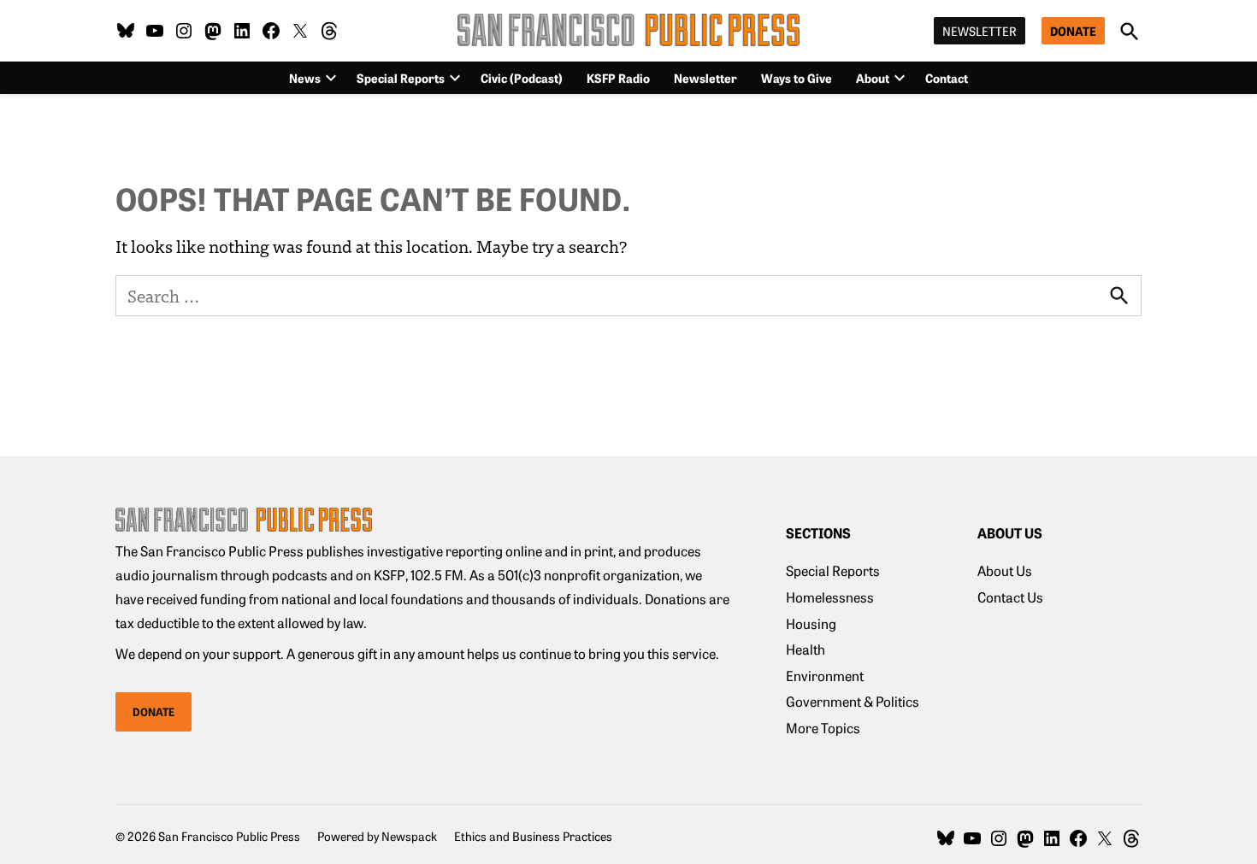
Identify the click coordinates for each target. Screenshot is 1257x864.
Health (805, 648)
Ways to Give (796, 77)
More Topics (823, 727)
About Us (1004, 570)
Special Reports (401, 77)
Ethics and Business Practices (533, 835)
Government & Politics (852, 700)
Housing (811, 623)
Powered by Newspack (377, 835)
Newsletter (979, 30)
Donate (1073, 30)
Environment (825, 675)
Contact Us (1010, 596)
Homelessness (830, 596)
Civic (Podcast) (522, 77)
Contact (946, 77)
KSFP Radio (618, 77)
